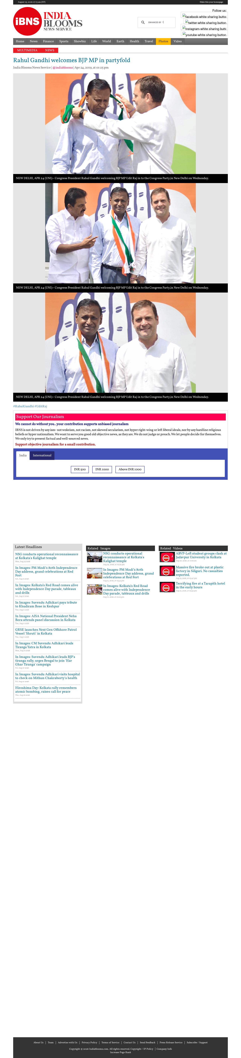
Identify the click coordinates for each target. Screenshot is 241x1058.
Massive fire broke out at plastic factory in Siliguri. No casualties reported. (199, 571)
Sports (63, 41)
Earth (120, 41)
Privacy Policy (89, 1042)
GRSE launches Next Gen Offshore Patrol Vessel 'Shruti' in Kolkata (46, 632)
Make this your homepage (211, 2)
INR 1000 (102, 469)
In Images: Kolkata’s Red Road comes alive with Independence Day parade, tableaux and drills (46, 589)
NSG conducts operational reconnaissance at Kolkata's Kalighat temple (46, 556)
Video (178, 41)
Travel (149, 41)
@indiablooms (62, 67)
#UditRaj (40, 406)
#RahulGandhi (23, 406)
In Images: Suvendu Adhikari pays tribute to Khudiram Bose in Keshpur (46, 604)
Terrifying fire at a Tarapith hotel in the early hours (200, 585)
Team (51, 1042)
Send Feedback (147, 1042)
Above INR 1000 (130, 469)
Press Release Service (171, 1042)
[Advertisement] (73, 516)
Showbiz (80, 41)
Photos (163, 41)
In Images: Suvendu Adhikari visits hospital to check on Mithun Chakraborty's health (47, 676)
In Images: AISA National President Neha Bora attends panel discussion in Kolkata (46, 618)
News (33, 41)
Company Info (164, 1049)
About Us (38, 1042)
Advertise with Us (67, 1042)
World (106, 41)
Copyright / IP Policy (141, 1049)
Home (20, 41)
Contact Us (130, 1042)
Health (134, 41)
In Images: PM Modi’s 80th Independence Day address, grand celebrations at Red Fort (46, 572)
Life (94, 41)
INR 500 (80, 469)
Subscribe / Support (197, 1042)
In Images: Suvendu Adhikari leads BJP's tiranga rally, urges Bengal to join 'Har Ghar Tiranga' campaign (45, 661)
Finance (48, 41)
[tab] (23, 455)
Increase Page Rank (120, 1052)
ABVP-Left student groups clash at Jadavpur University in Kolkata (201, 555)
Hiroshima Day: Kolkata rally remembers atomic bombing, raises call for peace (46, 690)
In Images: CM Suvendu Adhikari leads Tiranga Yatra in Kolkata (44, 645)
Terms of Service (110, 1042)
